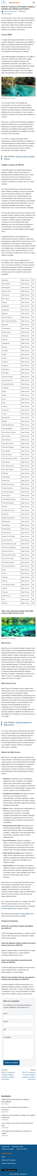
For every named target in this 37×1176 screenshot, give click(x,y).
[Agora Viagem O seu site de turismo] (14, 2)
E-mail (5, 1021)
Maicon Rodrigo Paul (10, 11)
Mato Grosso (12, 908)
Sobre (3, 1157)
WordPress (23, 1174)
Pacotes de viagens (8, 1149)
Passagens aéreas (17, 1146)
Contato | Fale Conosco (8, 1163)
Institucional (5, 1146)
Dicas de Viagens (6, 13)
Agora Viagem (25, 913)
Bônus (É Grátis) (22, 1149)
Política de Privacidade (8, 1160)
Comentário (7, 1037)
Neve (11, 1174)
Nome (5, 1013)
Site (4, 1029)
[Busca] (34, 2)
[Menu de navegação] (3, 2)
